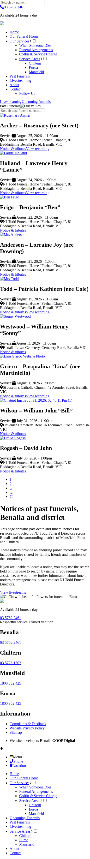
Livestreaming (20, 80)
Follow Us (27, 93)
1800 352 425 (10, 683)
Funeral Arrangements (36, 50)
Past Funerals (20, 76)
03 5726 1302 (10, 663)
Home (14, 32)
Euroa (33, 68)
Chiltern (35, 63)
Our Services (19, 41)
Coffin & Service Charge (38, 54)
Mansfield (36, 72)
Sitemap (16, 732)
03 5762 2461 (14, 7)
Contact (15, 89)
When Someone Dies (35, 45)
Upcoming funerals (36, 102)
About (14, 85)
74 (11, 497)
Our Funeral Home (24, 36)
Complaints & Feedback (28, 724)
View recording (37, 149)
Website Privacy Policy (27, 728)
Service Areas (29, 59)
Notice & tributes (13, 149)
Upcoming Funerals (25, 818)
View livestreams (13, 592)
